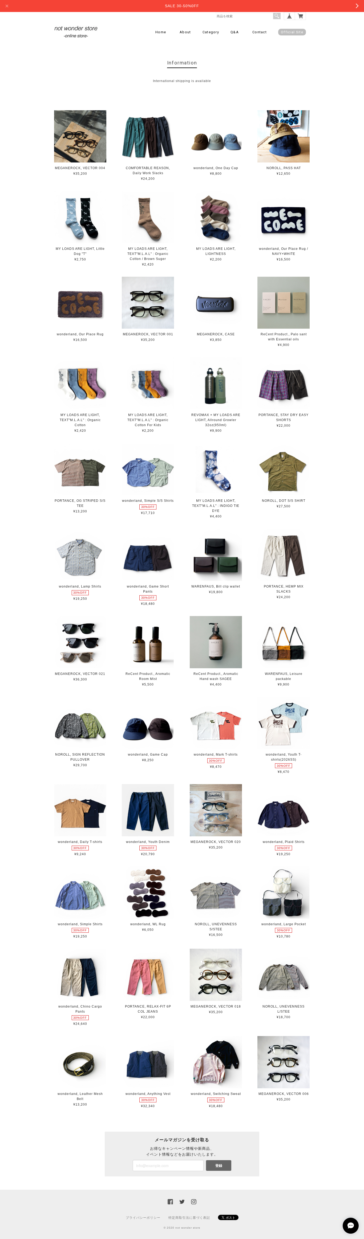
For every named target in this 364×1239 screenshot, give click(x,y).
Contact (259, 32)
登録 (218, 1165)
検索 (277, 16)
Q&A (234, 32)
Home (160, 32)
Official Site (292, 32)
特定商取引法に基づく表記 (189, 1218)
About (185, 32)
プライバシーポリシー (143, 1218)
